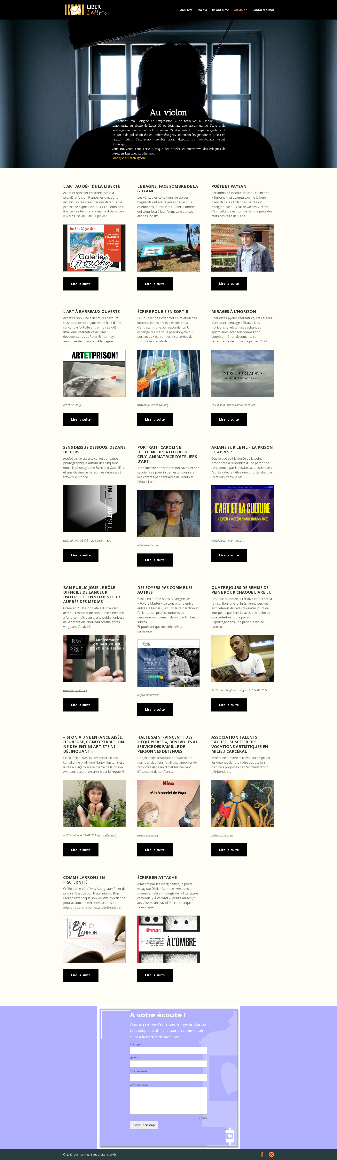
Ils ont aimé (220, 10)
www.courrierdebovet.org (152, 405)
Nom (134, 1058)
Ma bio (202, 10)
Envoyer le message (144, 1125)
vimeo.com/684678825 (241, 405)
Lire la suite (81, 284)
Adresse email (140, 1071)
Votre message (139, 1085)
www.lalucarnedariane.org (227, 540)
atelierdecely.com (148, 545)
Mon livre (185, 10)
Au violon (240, 10)
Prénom (136, 1044)
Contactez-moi (263, 10)
